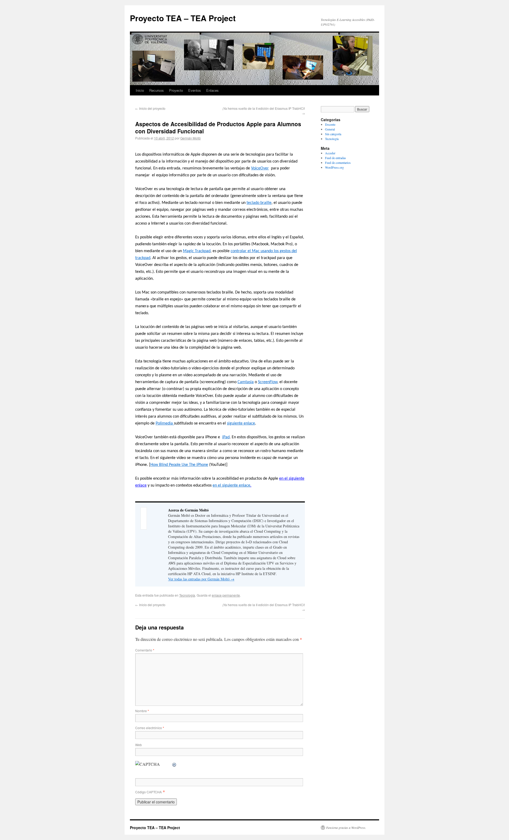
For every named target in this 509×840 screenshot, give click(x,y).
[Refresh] (174, 764)
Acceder (330, 153)
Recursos (156, 90)
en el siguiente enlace (231, 485)
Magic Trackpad (196, 251)
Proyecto (176, 90)
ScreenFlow (267, 382)
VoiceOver (260, 168)
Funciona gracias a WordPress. (346, 827)
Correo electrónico (149, 727)
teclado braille (259, 203)
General (330, 129)
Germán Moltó (190, 138)
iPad (226, 437)
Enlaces (212, 90)
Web (138, 744)
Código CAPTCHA (148, 792)
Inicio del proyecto (150, 108)
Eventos (194, 90)
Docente (330, 124)
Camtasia (246, 382)
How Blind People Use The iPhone (179, 465)
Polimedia (165, 423)
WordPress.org (334, 167)
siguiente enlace (241, 423)
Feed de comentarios (338, 162)
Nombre (142, 710)
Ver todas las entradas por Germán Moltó (201, 578)
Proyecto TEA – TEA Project (183, 18)
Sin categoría (333, 134)
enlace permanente (226, 595)
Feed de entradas (335, 158)
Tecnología (187, 595)
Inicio (140, 90)
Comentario (144, 650)
